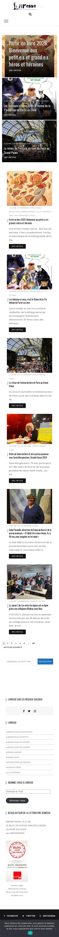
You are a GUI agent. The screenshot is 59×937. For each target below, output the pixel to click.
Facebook (12, 915)
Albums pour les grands (18, 747)
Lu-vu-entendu (42, 101)
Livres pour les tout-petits (19, 732)
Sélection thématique (19, 36)
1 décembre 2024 (42, 440)
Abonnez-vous (17, 800)
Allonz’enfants (15, 833)
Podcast (35, 601)
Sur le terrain (33, 143)
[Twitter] (29, 711)
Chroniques (23, 208)
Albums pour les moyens (18, 742)
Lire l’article (15, 70)
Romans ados (12, 757)
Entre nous (18, 101)
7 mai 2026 (44, 202)
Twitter (30, 915)
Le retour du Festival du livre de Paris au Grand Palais (26, 150)
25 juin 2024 (43, 595)
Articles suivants (13, 647)
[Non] (55, 928)
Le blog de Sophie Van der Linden (26, 825)
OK (30, 933)
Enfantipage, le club (18, 821)
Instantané (29, 101)
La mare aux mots (16, 829)
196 (33, 643)
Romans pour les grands (18, 762)
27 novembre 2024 (41, 520)
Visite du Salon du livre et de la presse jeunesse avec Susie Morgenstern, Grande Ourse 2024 (29, 455)
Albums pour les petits (17, 737)
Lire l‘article (17, 246)
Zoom (33, 36)
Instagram (49, 915)
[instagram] (35, 711)
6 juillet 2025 (43, 285)
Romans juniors (13, 752)
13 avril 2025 (44, 368)
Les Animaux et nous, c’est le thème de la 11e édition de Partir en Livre (27, 107)
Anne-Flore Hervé (22, 202)
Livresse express (28, 212)
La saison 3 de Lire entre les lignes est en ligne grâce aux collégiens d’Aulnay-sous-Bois (28, 607)
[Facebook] (24, 711)
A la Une (7, 101)
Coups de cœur (13, 767)
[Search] (30, 14)
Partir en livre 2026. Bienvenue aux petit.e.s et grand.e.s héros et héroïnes (29, 53)
